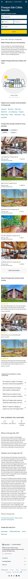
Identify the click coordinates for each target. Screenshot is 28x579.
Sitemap (11, 569)
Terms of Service (24, 569)
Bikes (11, 114)
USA (6, 39)
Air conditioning (13, 112)
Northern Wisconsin (15, 531)
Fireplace (21, 112)
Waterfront (4, 112)
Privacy (17, 569)
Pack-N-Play (17, 114)
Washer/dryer (4, 114)
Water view (18, 109)
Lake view (13, 132)
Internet (5, 132)
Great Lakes (4, 531)
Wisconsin (11, 39)
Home (2, 39)
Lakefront (3, 109)
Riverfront (10, 109)
